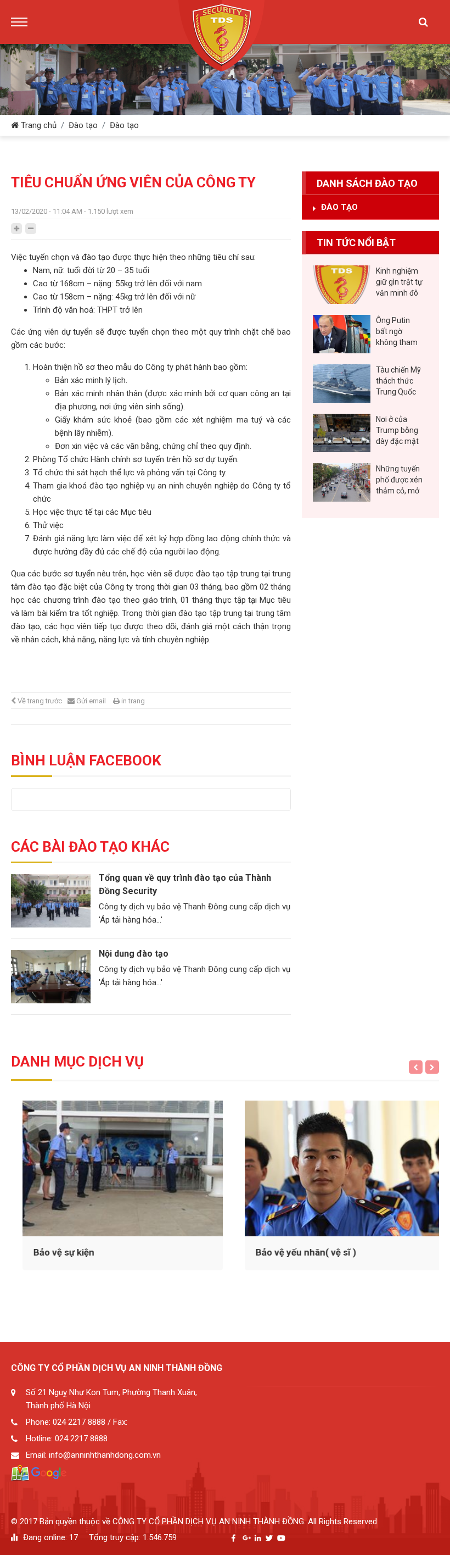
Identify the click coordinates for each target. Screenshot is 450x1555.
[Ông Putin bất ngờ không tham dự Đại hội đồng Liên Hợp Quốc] (341, 334)
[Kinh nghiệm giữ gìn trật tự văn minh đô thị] (341, 284)
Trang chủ (38, 125)
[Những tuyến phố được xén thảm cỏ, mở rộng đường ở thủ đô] (341, 482)
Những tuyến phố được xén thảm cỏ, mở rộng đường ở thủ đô (399, 480)
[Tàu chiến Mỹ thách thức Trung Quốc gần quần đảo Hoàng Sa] (341, 383)
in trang (133, 701)
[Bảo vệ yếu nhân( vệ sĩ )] (336, 1168)
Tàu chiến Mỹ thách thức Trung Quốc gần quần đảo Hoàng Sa (398, 381)
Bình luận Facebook (86, 760)
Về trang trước (40, 701)
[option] (151, 939)
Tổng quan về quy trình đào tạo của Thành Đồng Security (185, 884)
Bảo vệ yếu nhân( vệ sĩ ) (297, 1252)
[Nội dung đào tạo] (51, 976)
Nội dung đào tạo (133, 953)
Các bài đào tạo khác (90, 846)
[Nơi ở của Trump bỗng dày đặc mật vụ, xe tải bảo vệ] (341, 433)
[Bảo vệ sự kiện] (114, 1168)
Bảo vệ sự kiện (55, 1252)
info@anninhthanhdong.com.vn (105, 1455)
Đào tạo (83, 125)
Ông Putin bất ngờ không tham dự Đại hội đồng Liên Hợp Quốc (397, 332)
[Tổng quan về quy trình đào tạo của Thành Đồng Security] (51, 901)
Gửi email (91, 701)
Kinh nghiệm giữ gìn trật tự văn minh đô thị (399, 282)
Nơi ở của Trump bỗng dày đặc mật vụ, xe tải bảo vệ (398, 431)
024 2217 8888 (79, 1422)
